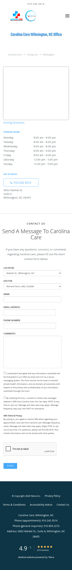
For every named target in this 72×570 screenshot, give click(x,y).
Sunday (30, 164)
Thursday (29, 150)
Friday (29, 155)
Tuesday (29, 142)
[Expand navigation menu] (67, 15)
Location (8, 267)
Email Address (11, 307)
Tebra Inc (35, 495)
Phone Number (11, 320)
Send (10, 465)
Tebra (51, 557)
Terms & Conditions (14, 504)
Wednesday (29, 146)
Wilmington (49, 54)
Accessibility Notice (41, 504)
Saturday (30, 159)
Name (6, 294)
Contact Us (32, 54)
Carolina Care (15, 54)
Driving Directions (13, 122)
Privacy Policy (52, 495)
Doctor (7, 280)
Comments (9, 333)
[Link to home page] (31, 15)
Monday (29, 137)
